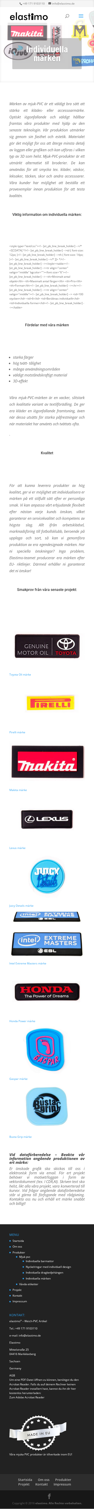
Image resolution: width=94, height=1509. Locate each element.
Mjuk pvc (24, 1257)
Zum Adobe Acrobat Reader (26, 1397)
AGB (12, 1375)
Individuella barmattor (40, 1261)
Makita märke (18, 790)
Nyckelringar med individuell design (48, 1267)
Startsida (18, 1241)
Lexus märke (17, 848)
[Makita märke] (47, 761)
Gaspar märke (18, 1079)
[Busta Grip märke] (47, 1108)
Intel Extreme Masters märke (27, 963)
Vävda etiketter (28, 1284)
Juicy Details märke (21, 906)
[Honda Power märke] (47, 992)
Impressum (20, 1301)
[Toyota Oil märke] (47, 645)
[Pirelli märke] (47, 703)
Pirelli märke (17, 732)
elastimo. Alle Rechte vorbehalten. (58, 1503)
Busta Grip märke (20, 1137)
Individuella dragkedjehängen (44, 1272)
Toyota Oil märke (20, 674)
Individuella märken (38, 1278)
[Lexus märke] (47, 819)
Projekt (17, 1290)
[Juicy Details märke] (47, 876)
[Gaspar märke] (47, 1050)
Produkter (19, 1252)
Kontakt (17, 1296)
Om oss (17, 1246)
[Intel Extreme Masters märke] (47, 934)
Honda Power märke (22, 1021)
